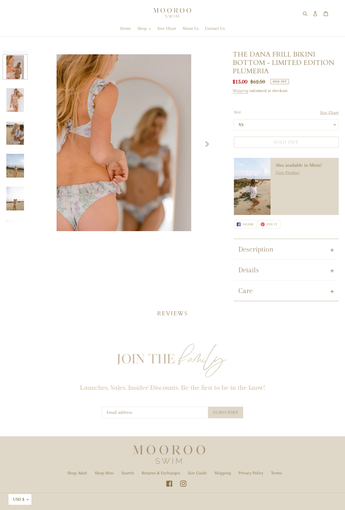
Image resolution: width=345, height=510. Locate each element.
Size (237, 111)
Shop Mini (104, 472)
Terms (276, 472)
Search (127, 472)
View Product (288, 172)
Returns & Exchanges (161, 472)
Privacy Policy (250, 472)
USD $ (18, 499)
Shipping (240, 90)
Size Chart (329, 112)
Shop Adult (77, 472)
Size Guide (197, 472)
